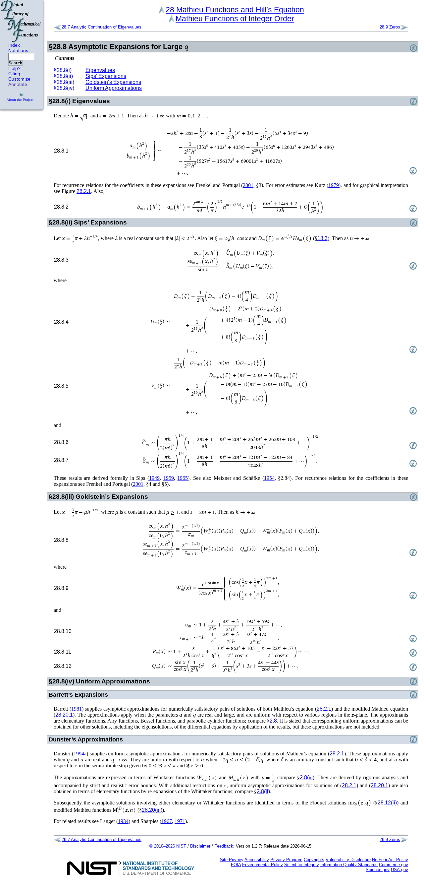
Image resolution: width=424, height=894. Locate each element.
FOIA (236, 864)
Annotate (17, 84)
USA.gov (399, 869)
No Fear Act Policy (390, 859)
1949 (154, 478)
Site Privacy (231, 859)
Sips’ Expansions (105, 76)
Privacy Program (286, 859)
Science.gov (378, 869)
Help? (14, 68)
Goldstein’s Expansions (113, 82)
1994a (80, 753)
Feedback (223, 846)
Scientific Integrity (301, 864)
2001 (248, 185)
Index (14, 45)
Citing (14, 73)
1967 (166, 821)
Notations (18, 50)
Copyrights (314, 859)
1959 (168, 478)
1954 (269, 478)
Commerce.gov (393, 864)
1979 (333, 185)
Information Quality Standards (349, 864)
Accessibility (256, 859)
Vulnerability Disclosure (348, 859)
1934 (123, 821)
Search (15, 63)
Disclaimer (200, 846)
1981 (76, 709)
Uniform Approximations (113, 88)
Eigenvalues (100, 70)
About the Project (20, 99)
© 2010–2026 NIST (167, 846)
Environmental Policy (262, 864)
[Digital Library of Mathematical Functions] (21, 21)
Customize (19, 79)
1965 (182, 478)
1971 (180, 821)
